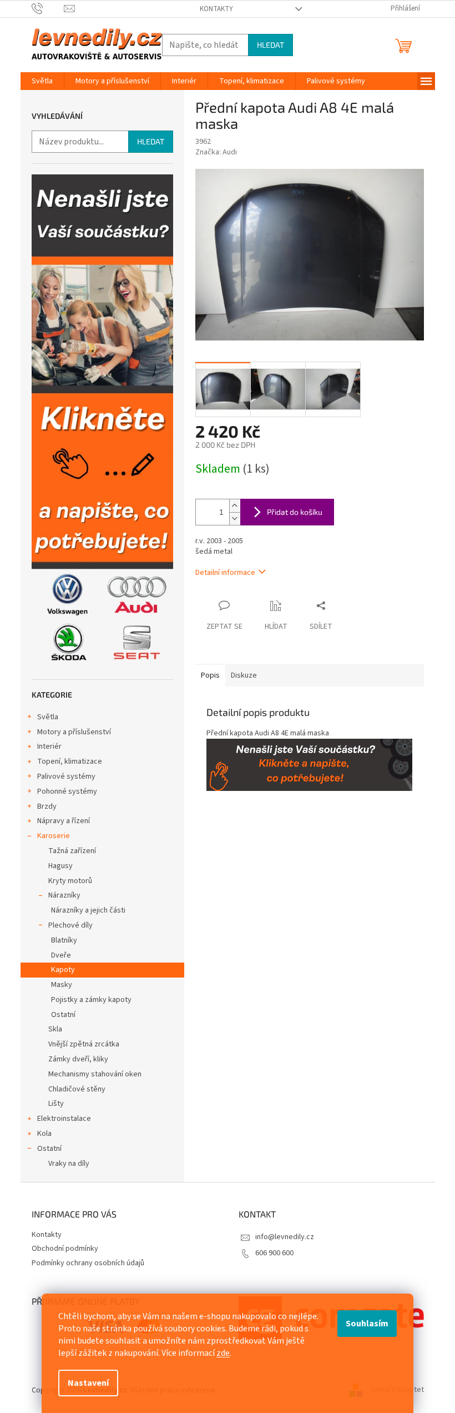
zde (223, 1353)
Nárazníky (64, 895)
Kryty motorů (70, 880)
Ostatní (63, 1014)
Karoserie (53, 835)
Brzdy (47, 806)
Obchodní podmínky (65, 1248)
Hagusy (60, 865)
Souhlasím (367, 1323)
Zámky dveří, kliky (78, 1059)
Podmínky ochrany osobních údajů (88, 1263)
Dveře (61, 955)
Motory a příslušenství (74, 732)
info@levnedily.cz (284, 1236)
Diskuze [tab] (244, 675)
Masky (61, 984)
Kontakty (216, 9)
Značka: (216, 152)
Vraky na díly (68, 1163)
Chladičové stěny (76, 1089)
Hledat (270, 44)
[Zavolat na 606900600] (48, 8)
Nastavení (88, 1383)
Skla (55, 1029)
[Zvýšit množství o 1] (234, 505)
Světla (47, 717)
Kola (44, 1133)
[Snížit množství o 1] (234, 518)
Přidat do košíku (294, 512)
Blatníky (64, 940)
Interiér (49, 746)
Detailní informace (225, 572)
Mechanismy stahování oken (94, 1074)
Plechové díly (70, 925)
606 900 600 (274, 1253)
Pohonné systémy (67, 791)
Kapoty (63, 969)
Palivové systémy (66, 776)
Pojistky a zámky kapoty (91, 999)
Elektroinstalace (64, 1118)
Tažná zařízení (72, 850)
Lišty (56, 1103)
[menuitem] (42, 81)
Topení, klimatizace (69, 761)
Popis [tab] (210, 675)
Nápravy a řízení (63, 820)
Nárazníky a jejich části (88, 910)
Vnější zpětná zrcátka (83, 1044)
